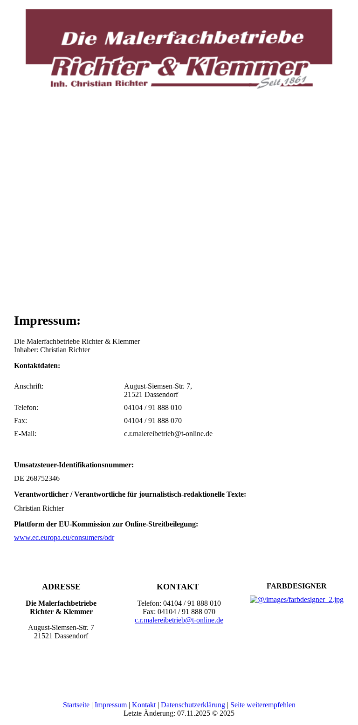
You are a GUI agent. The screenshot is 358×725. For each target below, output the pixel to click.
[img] (179, 44)
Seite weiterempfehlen (263, 705)
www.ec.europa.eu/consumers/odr (64, 537)
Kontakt (144, 705)
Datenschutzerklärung (193, 705)
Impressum (111, 705)
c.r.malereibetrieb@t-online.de (179, 620)
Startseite (76, 705)
